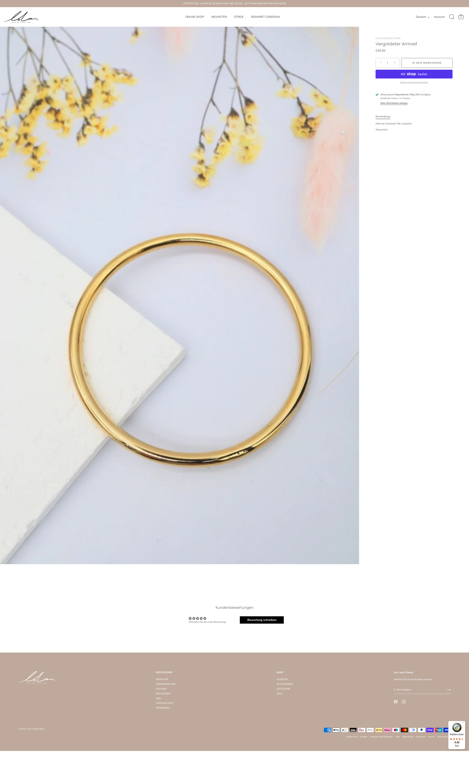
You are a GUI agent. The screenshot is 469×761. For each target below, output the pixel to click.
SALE (279, 694)
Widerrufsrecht (444, 736)
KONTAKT (161, 689)
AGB (158, 698)
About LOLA (352, 736)
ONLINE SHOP (194, 17)
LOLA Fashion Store (35, 729)
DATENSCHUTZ (164, 703)
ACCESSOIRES (285, 684)
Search (431, 736)
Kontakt (363, 736)
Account (439, 17)
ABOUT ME (162, 679)
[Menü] (463, 723)
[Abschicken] (449, 690)
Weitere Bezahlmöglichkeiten (414, 82)
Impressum (421, 736)
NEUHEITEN (219, 17)
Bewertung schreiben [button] (261, 620)
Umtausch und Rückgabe (381, 736)
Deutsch (421, 17)
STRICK (239, 17)
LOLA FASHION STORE (388, 38)
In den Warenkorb (426, 62)
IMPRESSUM (163, 708)
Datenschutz (407, 736)
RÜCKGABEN (163, 694)
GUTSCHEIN (283, 689)
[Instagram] (404, 701)
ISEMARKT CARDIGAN (265, 17)
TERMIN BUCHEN (166, 684)
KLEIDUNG (282, 679)
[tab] (385, 116)
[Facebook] (396, 701)
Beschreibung (383, 116)
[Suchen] (452, 17)
